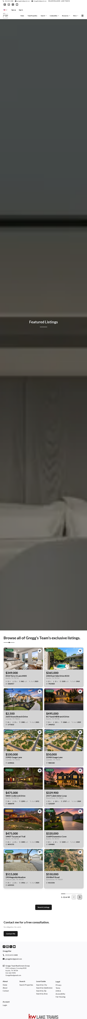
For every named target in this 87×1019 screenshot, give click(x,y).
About (5, 981)
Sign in (21, 10)
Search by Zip (41, 991)
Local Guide (41, 981)
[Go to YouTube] (17, 4)
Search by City (41, 985)
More (74, 15)
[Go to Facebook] (5, 4)
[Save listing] (40, 651)
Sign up (13, 10)
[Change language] (5, 10)
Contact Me (10, 934)
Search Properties (26, 985)
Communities (53, 15)
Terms (58, 988)
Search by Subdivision (44, 988)
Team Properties (32, 15)
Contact (6, 991)
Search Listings (43, 907)
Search (43, 15)
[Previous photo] (6, 658)
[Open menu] (82, 16)
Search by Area (41, 994)
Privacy (58, 985)
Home (22, 15)
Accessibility (60, 994)
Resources (65, 15)
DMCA (58, 991)
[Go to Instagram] (9, 4)
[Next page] (79, 897)
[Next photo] (40, 658)
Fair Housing (60, 997)
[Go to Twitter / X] (13, 4)
